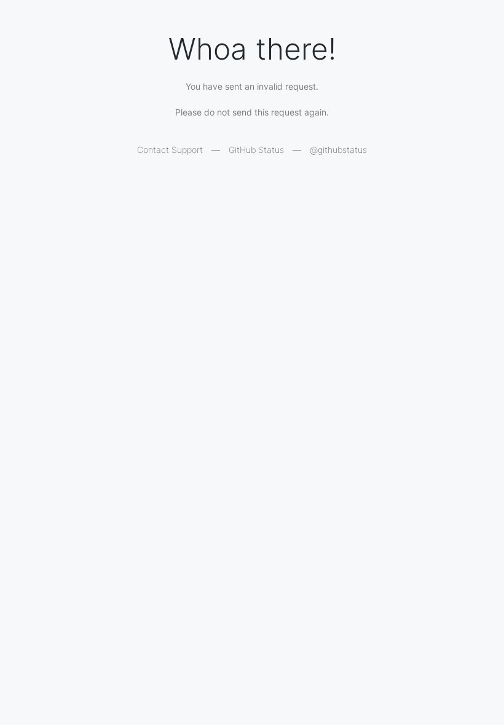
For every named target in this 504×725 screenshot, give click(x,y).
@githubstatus (338, 149)
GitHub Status (256, 149)
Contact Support (170, 149)
